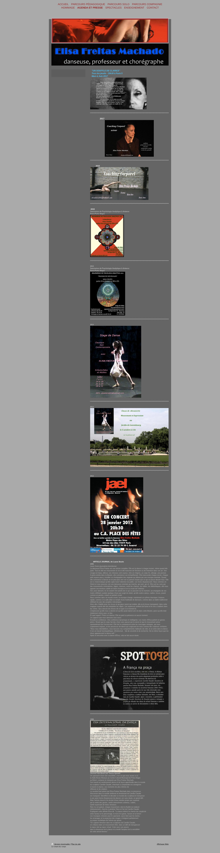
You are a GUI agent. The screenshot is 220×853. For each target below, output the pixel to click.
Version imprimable (62, 844)
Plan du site (76, 844)
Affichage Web (163, 844)
